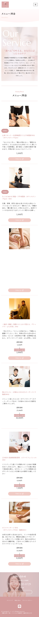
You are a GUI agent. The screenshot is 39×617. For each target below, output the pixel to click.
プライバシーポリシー (27, 600)
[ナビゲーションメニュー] (35, 4)
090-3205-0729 (22, 584)
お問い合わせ (17, 600)
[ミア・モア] (5, 4)
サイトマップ (10, 600)
